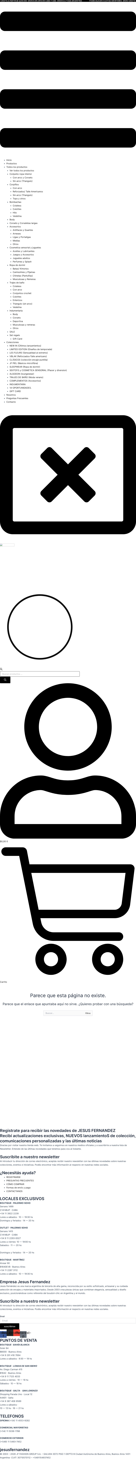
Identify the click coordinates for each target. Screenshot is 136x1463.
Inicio (9, 160)
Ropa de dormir (17, 265)
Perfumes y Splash (22, 261)
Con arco (17, 188)
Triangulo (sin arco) (22, 303)
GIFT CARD (15, 391)
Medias (16, 240)
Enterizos (17, 300)
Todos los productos (16, 167)
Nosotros (11, 394)
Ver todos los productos (22, 170)
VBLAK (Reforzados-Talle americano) (28, 356)
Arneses (17, 233)
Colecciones (12, 342)
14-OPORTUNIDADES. (20, 387)
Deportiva (18, 321)
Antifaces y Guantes (23, 230)
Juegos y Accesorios (23, 254)
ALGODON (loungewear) (22, 373)
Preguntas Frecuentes (17, 398)
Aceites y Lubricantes (23, 251)
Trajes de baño (17, 282)
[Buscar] (5, 680)
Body (12, 219)
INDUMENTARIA (18, 384)
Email (2, 1316)
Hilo (15, 212)
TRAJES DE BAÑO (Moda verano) (26, 377)
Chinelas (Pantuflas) (23, 275)
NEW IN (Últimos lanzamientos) (25, 345)
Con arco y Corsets (22, 177)
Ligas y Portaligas (22, 237)
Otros (15, 244)
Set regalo (15, 335)
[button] (68, 80)
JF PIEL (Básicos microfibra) (24, 363)
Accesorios (15, 226)
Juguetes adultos (21, 258)
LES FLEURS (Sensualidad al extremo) (29, 352)
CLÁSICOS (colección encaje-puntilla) (29, 359)
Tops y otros (19, 198)
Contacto (11, 402)
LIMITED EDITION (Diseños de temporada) (31, 349)
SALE (12, 331)
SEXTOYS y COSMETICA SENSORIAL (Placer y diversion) (38, 370)
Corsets (17, 317)
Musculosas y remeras (24, 324)
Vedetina (17, 216)
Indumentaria (16, 310)
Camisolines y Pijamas (24, 272)
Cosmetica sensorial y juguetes (25, 247)
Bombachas (15, 202)
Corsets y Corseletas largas (23, 223)
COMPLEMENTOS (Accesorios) (25, 380)
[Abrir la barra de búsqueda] (1, 669)
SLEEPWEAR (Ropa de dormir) (25, 366)
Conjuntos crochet (22, 293)
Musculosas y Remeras (24, 279)
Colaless (17, 205)
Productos (11, 163)
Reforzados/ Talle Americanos (28, 191)
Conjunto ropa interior (21, 174)
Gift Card (17, 338)
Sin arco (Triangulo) (23, 181)
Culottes (17, 209)
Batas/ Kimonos (21, 268)
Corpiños (14, 184)
